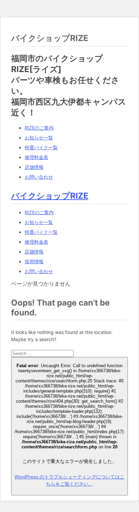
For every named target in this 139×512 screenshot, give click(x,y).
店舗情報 (34, 167)
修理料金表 (36, 157)
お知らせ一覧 (39, 137)
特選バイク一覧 (41, 147)
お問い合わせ (39, 177)
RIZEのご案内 (39, 128)
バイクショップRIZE (49, 196)
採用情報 (34, 261)
